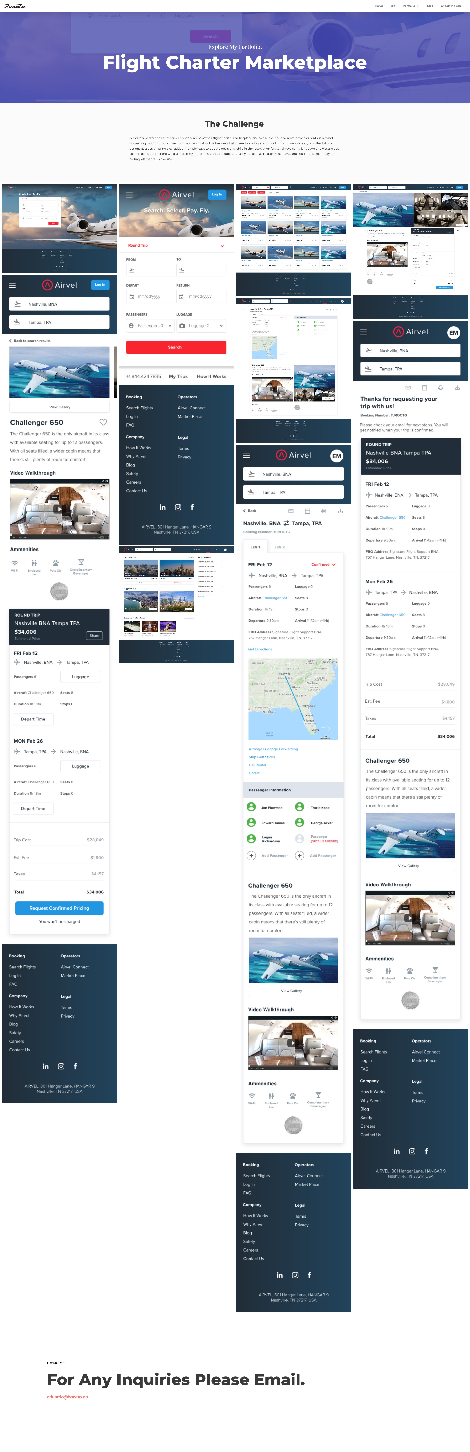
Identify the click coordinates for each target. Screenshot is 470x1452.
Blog (430, 6)
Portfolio (409, 6)
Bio (393, 6)
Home (379, 6)
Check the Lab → (452, 6)
